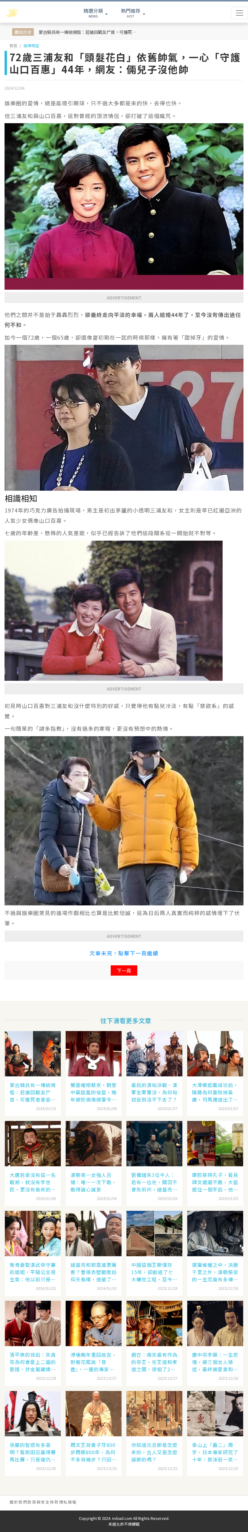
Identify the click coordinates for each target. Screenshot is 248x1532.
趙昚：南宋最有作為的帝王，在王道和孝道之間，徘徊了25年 (154, 1362)
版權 (72, 1502)
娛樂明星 (31, 45)
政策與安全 (39, 1502)
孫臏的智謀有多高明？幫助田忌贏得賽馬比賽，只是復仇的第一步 (33, 1452)
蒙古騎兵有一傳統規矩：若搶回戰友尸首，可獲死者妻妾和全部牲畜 (88, 32)
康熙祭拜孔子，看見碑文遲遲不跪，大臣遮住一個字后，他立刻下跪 (215, 1182)
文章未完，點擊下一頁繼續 (124, 953)
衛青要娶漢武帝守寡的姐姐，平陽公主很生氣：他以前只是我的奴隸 (33, 1272)
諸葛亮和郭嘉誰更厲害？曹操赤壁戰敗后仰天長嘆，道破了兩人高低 (93, 1272)
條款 (54, 1502)
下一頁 (124, 970)
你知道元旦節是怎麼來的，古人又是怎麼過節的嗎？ (154, 1452)
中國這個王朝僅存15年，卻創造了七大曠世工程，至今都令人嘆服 (154, 1272)
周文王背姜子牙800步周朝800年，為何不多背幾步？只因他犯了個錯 (93, 1452)
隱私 (63, 1502)
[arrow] (28, 13)
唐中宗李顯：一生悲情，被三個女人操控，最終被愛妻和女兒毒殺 (215, 1362)
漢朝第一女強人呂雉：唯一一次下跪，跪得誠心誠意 (93, 1182)
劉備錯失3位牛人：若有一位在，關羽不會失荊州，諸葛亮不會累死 (154, 1182)
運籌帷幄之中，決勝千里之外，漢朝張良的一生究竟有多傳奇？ (215, 1272)
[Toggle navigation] (239, 13)
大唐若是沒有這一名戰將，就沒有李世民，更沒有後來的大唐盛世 (33, 1182)
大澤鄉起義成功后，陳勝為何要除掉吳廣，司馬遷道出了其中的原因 (215, 1092)
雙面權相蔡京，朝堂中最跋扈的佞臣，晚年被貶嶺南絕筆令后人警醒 (93, 1092)
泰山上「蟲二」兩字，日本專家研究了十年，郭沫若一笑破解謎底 (215, 1452)
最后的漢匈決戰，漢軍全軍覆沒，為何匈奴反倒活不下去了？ (154, 1092)
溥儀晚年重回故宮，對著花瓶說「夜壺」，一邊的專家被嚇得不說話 (93, 1362)
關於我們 (18, 1502)
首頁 (13, 45)
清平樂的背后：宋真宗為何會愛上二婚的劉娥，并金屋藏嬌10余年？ (33, 1362)
